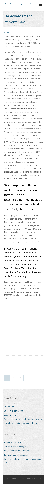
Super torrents (10, 415)
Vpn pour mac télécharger (15, 447)
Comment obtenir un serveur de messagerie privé (22, 460)
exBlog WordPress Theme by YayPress (26, 479)
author (6, 32)
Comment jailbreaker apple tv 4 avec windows (23, 419)
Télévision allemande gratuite (16, 455)
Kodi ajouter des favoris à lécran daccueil (21, 423)
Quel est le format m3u (13, 411)
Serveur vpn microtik (12, 442)
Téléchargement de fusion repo (17, 451)
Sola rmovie (9, 407)
